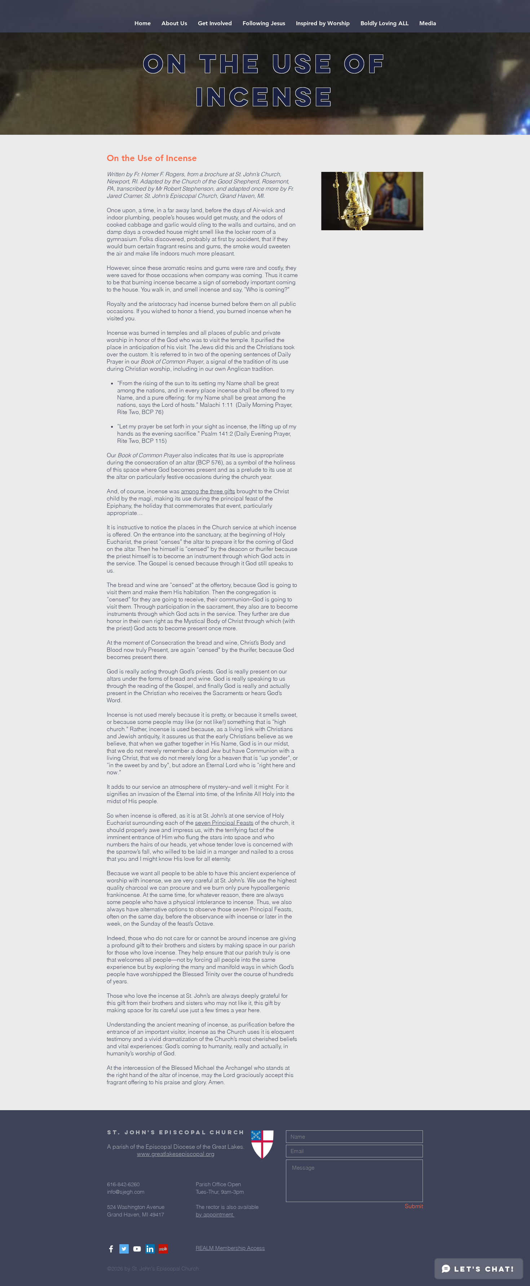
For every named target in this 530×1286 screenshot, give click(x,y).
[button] (174, 23)
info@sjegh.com (126, 1191)
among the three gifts (208, 491)
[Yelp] (163, 1249)
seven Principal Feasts (224, 822)
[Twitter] (124, 1249)
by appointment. (215, 1214)
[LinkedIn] (150, 1249)
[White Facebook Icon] (111, 1249)
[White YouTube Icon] (137, 1249)
